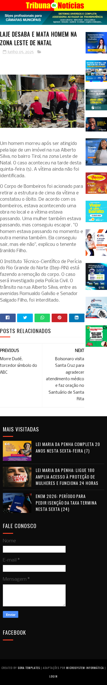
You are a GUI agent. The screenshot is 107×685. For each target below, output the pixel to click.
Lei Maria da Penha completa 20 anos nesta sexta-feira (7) (68, 447)
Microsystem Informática (85, 668)
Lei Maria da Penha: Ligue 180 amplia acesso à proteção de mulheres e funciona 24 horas (67, 476)
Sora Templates (29, 668)
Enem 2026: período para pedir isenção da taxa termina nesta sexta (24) (66, 502)
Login (53, 676)
